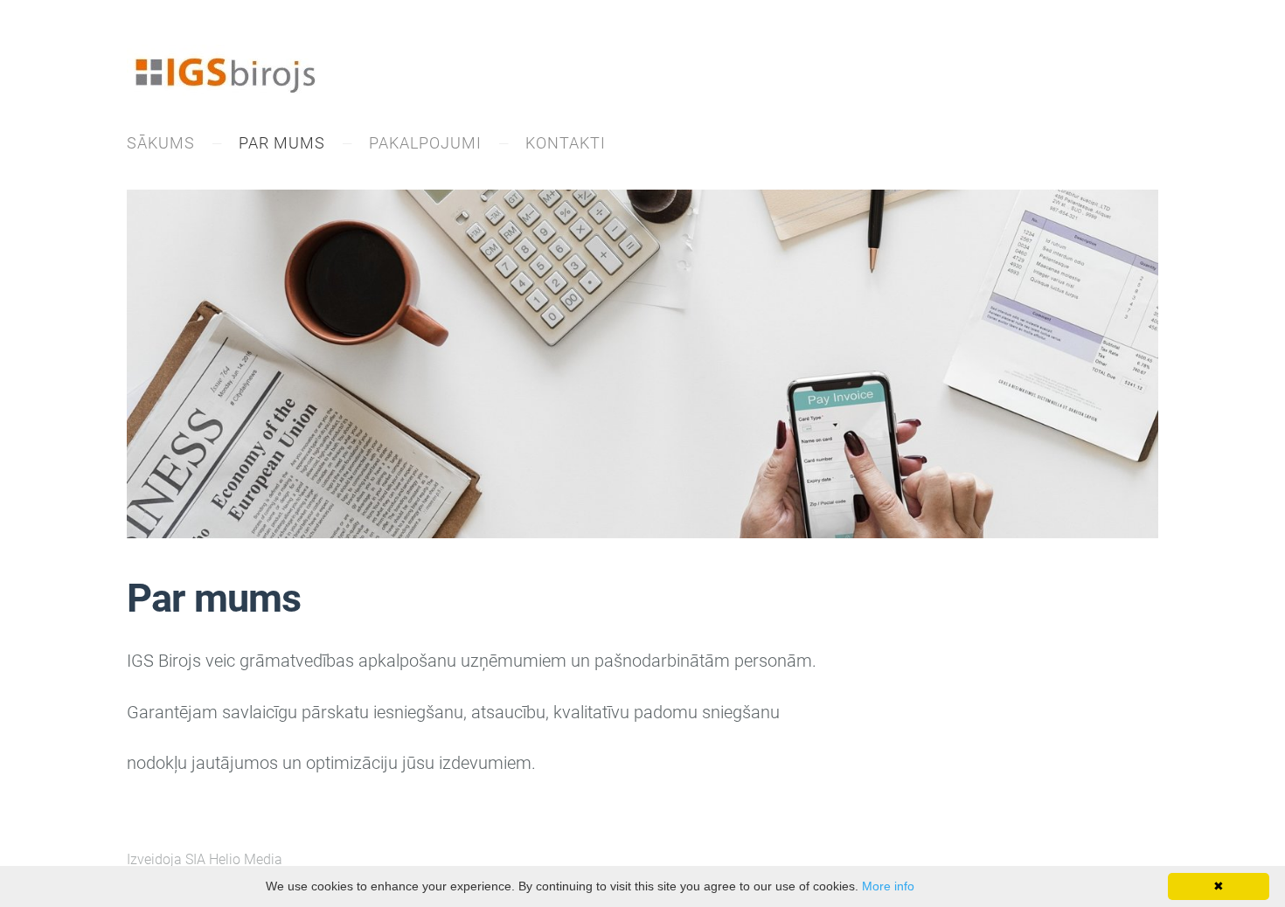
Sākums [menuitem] (161, 143)
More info (888, 886)
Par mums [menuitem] (282, 143)
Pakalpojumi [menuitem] (425, 143)
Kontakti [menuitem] (565, 143)
